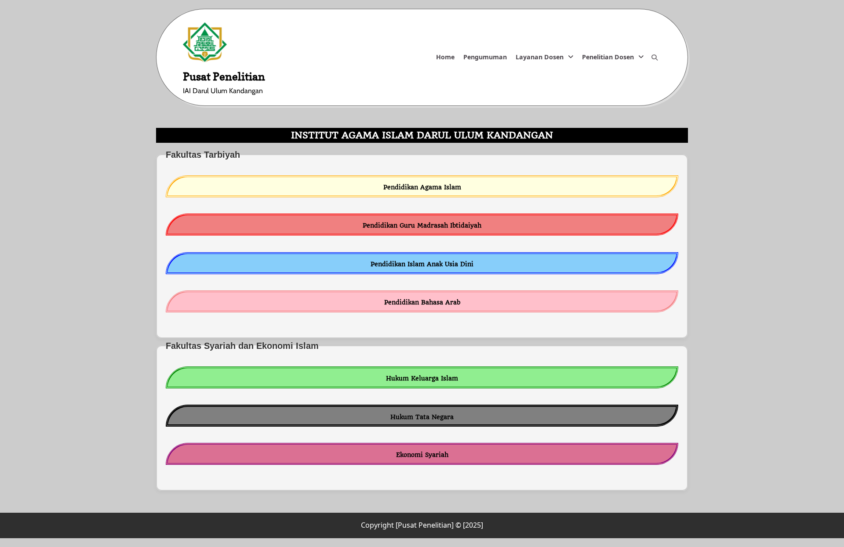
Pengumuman (485, 57)
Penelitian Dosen (608, 57)
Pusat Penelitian (224, 76)
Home (445, 57)
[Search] (654, 57)
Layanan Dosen (540, 57)
